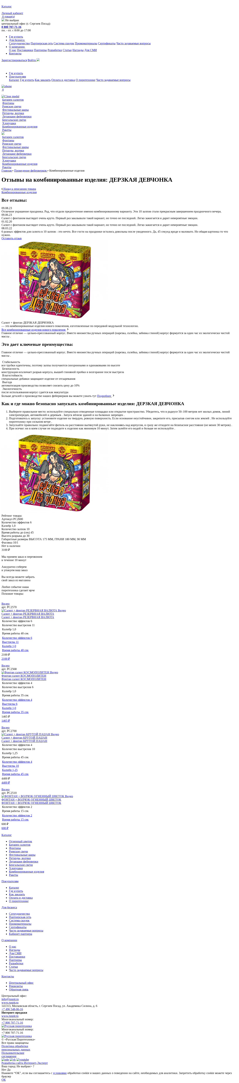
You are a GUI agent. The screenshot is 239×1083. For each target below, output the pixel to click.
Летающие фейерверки (17, 116)
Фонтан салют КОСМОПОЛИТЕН (23, 675)
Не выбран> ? (25, 1066)
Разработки (55, 50)
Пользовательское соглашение (12, 1054)
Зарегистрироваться (14, 60)
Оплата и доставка (63, 80)
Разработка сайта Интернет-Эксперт (24, 1063)
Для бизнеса (17, 40)
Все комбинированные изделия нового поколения (33, 329)
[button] (119, 597)
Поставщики (25, 50)
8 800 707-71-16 (11, 27)
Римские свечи (11, 106)
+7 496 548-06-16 (12, 1009)
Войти (32, 60)
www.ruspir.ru (9, 1002)
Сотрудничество (19, 43)
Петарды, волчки (13, 113)
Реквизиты (16, 986)
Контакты (15, 53)
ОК (3, 1079)
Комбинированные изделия (19, 126)
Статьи (67, 50)
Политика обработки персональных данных (15, 1048)
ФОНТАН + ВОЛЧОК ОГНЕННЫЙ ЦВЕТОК (31, 799)
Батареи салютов (13, 99)
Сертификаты (107, 43)
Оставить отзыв (11, 238)
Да (8, 1069)
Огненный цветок (20, 841)
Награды (78, 50)
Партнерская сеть (42, 43)
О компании (17, 46)
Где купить (16, 36)
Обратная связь (18, 989)
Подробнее (104, 395)
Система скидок (64, 43)
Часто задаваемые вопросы (133, 43)
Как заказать (43, 80)
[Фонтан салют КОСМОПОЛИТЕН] (25, 672)
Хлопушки (9, 123)
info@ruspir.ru (10, 999)
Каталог (14, 80)
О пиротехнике (85, 80)
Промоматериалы (86, 43)
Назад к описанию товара (19, 188)
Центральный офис (21, 982)
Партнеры (40, 50)
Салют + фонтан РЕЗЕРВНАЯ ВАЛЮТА (27, 613)
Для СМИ (90, 50)
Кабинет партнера (20, 933)
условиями (60, 1073)
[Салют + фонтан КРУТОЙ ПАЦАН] (26, 734)
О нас (12, 50)
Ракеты (6, 130)
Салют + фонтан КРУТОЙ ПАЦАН (24, 737)
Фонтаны (8, 103)
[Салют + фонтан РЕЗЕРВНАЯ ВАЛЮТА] (29, 610)
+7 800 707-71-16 (12, 1022)
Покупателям (17, 76)
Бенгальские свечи (14, 119)
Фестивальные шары (15, 109)
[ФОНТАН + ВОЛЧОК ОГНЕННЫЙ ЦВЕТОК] (33, 796)
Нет (3, 1069)
